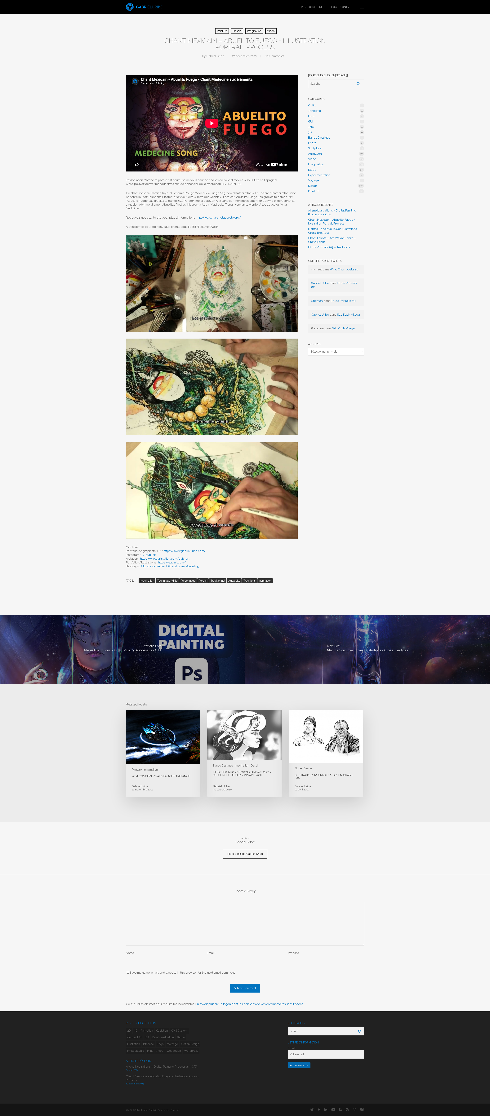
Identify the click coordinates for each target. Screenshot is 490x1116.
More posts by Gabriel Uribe (245, 853)
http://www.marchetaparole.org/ (218, 217)
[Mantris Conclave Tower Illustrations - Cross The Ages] (367, 649)
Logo (160, 1044)
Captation (162, 1030)
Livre (311, 116)
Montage (172, 1044)
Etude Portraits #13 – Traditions (329, 247)
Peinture (222, 31)
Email (211, 953)
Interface (148, 1044)
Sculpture (314, 148)
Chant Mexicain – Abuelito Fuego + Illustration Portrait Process (331, 221)
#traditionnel (176, 566)
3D (310, 132)
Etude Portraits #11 (343, 301)
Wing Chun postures (344, 269)
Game (181, 1037)
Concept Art (134, 1037)
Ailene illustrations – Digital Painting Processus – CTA (332, 212)
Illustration (133, 1044)
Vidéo (271, 31)
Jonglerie (314, 111)
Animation (315, 153)
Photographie (135, 1050)
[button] (362, 7)
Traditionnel (218, 580)
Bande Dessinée (319, 137)
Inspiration (265, 580)
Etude (312, 169)
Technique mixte (167, 580)
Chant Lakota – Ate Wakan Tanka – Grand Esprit (332, 240)
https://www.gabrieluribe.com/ (184, 551)
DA (147, 1037)
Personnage (188, 580)
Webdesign (174, 1050)
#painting (192, 566)
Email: (292, 1048)
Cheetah (317, 301)
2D (129, 1030)
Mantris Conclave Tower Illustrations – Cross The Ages (333, 230)
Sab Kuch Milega (348, 314)
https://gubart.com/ (172, 562)
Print (150, 1050)
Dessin (237, 31)
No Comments (274, 56)
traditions (249, 580)
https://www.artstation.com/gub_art (164, 558)
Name (131, 953)
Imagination (254, 31)
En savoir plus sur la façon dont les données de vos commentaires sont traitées (249, 1004)
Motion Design (190, 1044)
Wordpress (191, 1050)
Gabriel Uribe (215, 56)
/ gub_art (150, 555)
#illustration (149, 566)
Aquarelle (234, 580)
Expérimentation (319, 175)
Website (293, 953)
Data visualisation (163, 1037)
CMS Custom (179, 1030)
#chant (162, 566)
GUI (310, 121)
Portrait (203, 580)
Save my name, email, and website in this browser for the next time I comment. (182, 972)
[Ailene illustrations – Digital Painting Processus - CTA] (122, 649)
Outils (312, 105)
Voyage (313, 180)
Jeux (311, 127)
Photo (312, 143)
